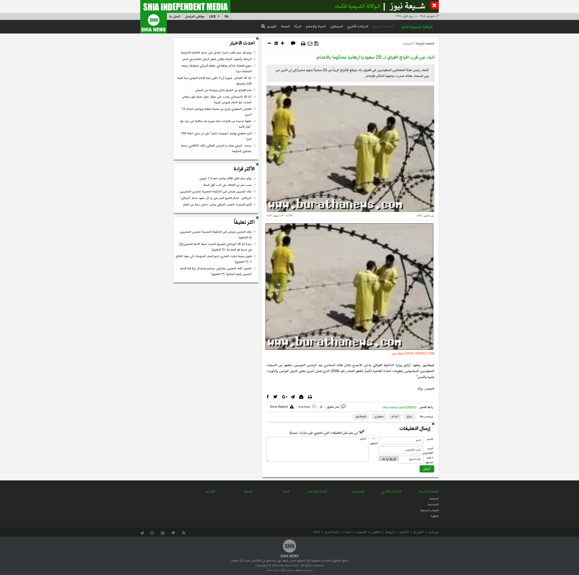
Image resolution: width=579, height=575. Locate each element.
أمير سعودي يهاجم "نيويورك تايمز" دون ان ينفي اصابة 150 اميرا (216, 136)
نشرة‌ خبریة (331, 532)
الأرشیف (404, 532)
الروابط (389, 532)
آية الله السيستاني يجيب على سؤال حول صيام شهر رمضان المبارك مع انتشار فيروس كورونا (217, 99)
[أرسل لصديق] (310, 44)
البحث (347, 532)
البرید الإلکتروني (427, 450)
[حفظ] (316, 44)
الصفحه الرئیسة (383, 26)
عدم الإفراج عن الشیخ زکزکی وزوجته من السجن (223, 90)
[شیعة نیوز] (289, 6)
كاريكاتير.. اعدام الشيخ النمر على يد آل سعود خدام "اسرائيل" (216, 198)
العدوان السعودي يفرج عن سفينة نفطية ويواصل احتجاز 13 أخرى (216, 112)
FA (226, 17)
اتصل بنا (174, 16)
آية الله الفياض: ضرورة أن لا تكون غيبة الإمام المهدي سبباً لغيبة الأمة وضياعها (214, 81)
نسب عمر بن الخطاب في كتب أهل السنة (227, 185)
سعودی (379, 416)
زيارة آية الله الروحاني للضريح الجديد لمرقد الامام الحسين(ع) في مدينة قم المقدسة (215, 247)
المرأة (297, 26)
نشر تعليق (333, 407)
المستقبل (336, 26)
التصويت (361, 532)
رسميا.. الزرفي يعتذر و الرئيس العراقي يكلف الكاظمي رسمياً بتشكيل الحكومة (216, 148)
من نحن (433, 532)
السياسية (408, 43)
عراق (409, 416)
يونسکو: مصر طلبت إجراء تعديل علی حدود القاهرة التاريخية (216, 52)
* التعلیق (373, 441)
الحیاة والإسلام (316, 26)
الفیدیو (271, 26)
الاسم (430, 439)
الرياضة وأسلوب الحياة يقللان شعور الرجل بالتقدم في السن (217, 59)
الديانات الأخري (357, 26)
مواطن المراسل (194, 16)
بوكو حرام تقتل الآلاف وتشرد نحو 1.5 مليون (225, 178)
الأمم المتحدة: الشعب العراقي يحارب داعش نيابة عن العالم (217, 204)
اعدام (395, 416)
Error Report (279, 407)
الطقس (376, 532)
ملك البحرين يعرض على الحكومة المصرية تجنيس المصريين (216, 191)
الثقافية (435, 516)
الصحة (285, 26)
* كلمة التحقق (429, 460)
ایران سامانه (272, 570)
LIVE (212, 17)
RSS (317, 532)
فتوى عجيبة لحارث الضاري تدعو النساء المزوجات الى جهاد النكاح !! (214, 259)
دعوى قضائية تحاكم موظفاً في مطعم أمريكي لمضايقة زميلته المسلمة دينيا (216, 68)
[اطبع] (303, 44)
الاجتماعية (433, 504)
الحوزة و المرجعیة (429, 510)
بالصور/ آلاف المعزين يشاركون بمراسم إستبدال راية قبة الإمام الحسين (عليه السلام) (216, 271)
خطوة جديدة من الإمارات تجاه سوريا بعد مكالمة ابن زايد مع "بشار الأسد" (216, 124)
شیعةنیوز (360, 416)
